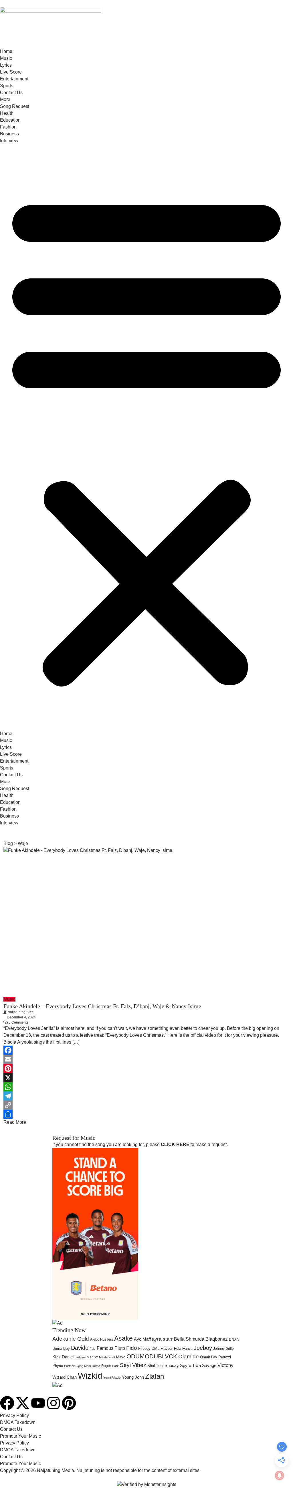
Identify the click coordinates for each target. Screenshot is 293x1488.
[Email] (146, 1059)
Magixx (92, 1357)
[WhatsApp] (146, 1086)
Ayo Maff (142, 1339)
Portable (70, 1366)
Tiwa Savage (204, 1365)
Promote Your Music (20, 1436)
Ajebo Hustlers (101, 1339)
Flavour (167, 1348)
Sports (6, 85)
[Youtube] (38, 1403)
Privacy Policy (14, 1415)
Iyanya (187, 1349)
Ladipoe (80, 1357)
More (5, 99)
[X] (146, 1077)
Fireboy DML (148, 1348)
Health (6, 113)
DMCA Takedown (17, 1422)
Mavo (120, 1357)
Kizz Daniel (63, 1357)
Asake (123, 1338)
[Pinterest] (146, 1068)
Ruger (106, 1366)
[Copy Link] (146, 1105)
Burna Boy (61, 1348)
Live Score (11, 72)
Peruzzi (224, 1357)
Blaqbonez (216, 1339)
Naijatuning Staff (20, 1012)
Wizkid (90, 1375)
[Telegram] (146, 1096)
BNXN (234, 1339)
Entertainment (14, 78)
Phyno (57, 1366)
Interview (9, 140)
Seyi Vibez (133, 1365)
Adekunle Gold (70, 1339)
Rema (96, 1366)
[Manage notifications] (279, 1475)
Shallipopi (155, 1366)
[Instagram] (53, 1403)
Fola (177, 1348)
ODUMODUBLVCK (151, 1356)
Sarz (115, 1366)
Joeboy (203, 1348)
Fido (131, 1348)
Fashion (8, 126)
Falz (93, 1348)
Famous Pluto (111, 1348)
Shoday (172, 1365)
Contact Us (11, 92)
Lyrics (6, 65)
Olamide (188, 1357)
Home (6, 51)
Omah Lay (208, 1357)
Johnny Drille (223, 1349)
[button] (146, 437)
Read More (14, 1122)
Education (10, 120)
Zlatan (154, 1376)
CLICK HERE (175, 1144)
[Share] (146, 1114)
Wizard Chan (64, 1377)
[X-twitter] (22, 1403)
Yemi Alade (112, 1378)
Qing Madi (84, 1366)
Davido (79, 1348)
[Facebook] (146, 1050)
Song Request (14, 106)
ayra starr (162, 1339)
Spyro (185, 1365)
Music (6, 58)
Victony (225, 1365)
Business (9, 133)
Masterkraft (107, 1357)
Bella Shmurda (189, 1339)
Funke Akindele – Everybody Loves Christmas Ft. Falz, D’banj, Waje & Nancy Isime (102, 1006)
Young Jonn (133, 1377)
